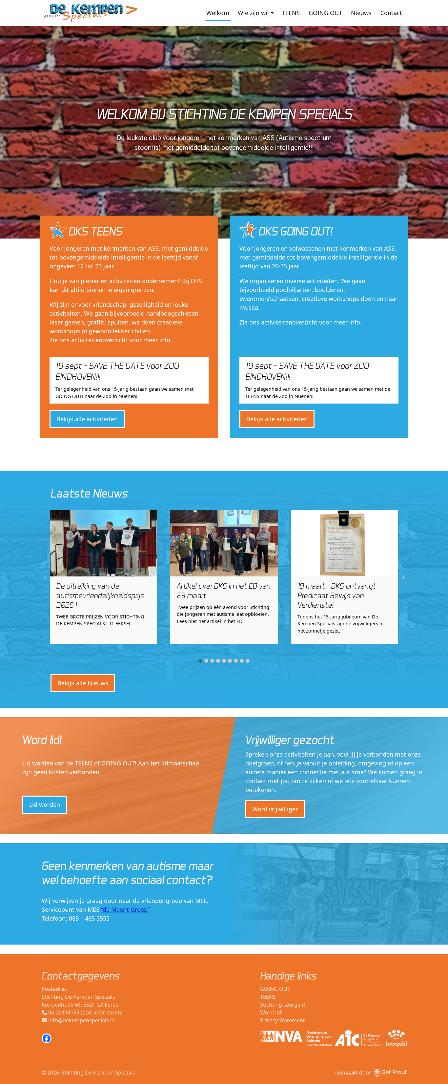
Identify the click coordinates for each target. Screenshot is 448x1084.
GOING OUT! (276, 988)
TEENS (291, 13)
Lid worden (44, 804)
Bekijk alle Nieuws (82, 683)
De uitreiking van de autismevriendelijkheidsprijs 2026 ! (100, 595)
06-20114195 (63, 1012)
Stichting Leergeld (282, 1004)
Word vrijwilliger (275, 809)
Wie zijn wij (253, 13)
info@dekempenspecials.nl (81, 1020)
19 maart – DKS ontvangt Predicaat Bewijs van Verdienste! (336, 595)
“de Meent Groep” (125, 909)
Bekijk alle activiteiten (87, 419)
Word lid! (271, 1012)
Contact (391, 13)
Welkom (217, 13)
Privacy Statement (282, 1020)
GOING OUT (325, 13)
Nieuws (361, 13)
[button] (200, 661)
